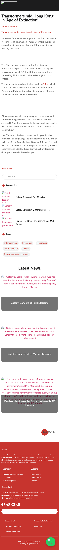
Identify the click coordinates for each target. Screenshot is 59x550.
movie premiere (11, 249)
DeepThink (30, 544)
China (45, 84)
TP (38, 544)
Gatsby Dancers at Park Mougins (30, 197)
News (12, 27)
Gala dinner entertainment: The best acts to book (19, 495)
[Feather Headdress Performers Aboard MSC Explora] (8, 222)
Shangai (25, 249)
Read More (6, 169)
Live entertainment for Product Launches (16, 498)
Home (4, 27)
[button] (55, 6)
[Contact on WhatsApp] (50, 541)
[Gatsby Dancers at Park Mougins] (8, 197)
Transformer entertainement (16, 254)
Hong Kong (42, 243)
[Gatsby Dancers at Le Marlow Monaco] (8, 210)
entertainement (10, 243)
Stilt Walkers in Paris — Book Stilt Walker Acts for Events (22, 492)
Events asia (27, 243)
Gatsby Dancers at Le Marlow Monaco (33, 210)
